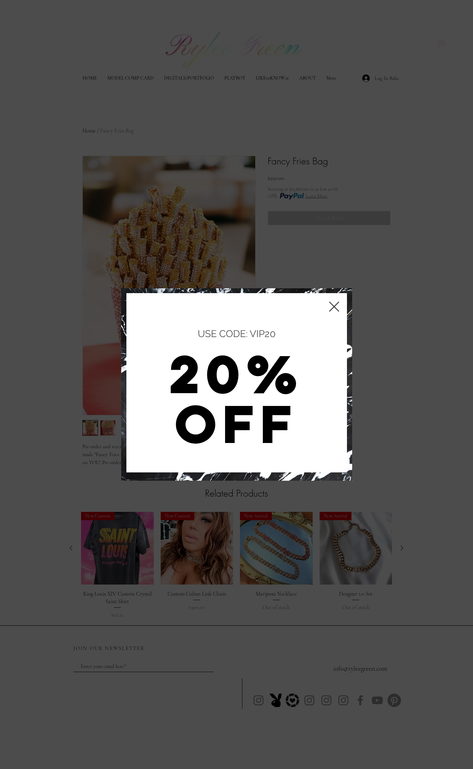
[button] (334, 306)
